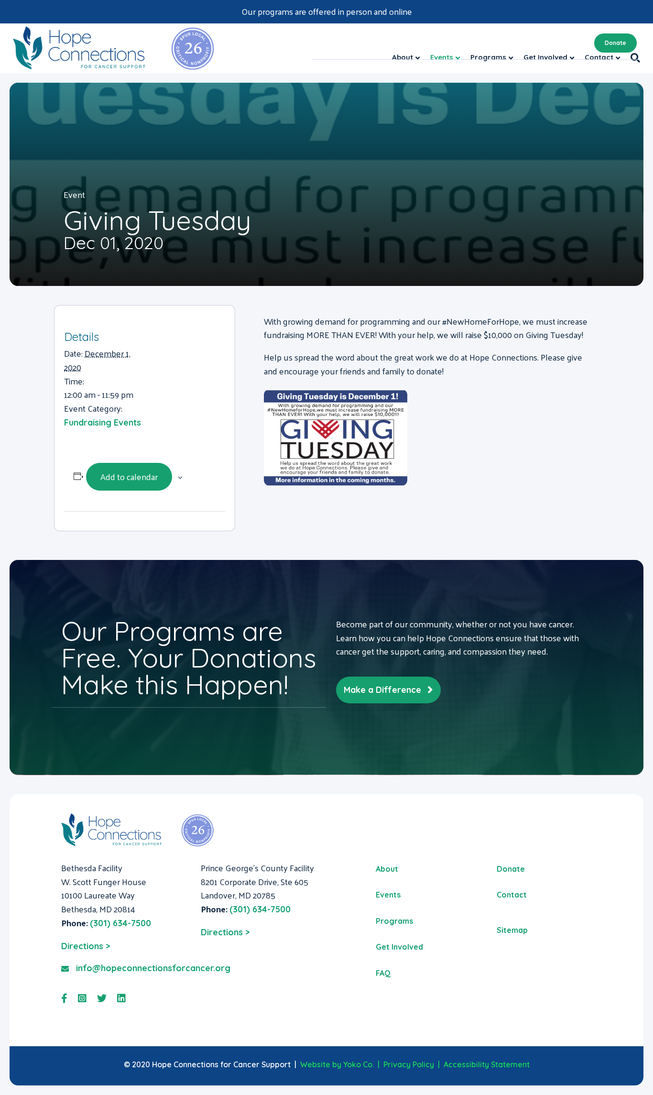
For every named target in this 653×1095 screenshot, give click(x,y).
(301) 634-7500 (120, 923)
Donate (615, 42)
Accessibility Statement (487, 1064)
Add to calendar (129, 476)
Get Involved (399, 947)
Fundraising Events (102, 422)
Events (388, 894)
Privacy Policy (408, 1064)
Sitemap (512, 930)
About (387, 869)
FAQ (383, 973)
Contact (512, 894)
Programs (394, 921)
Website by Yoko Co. (337, 1064)
